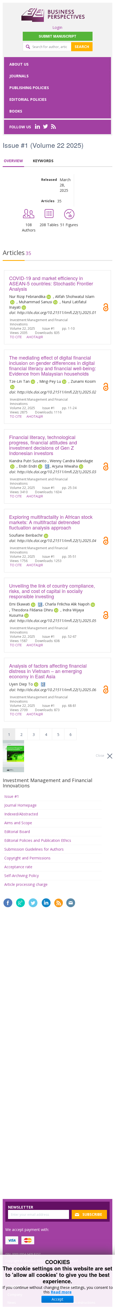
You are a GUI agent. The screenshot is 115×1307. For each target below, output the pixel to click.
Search (82, 46)
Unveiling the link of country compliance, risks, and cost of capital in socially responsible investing (52, 591)
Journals (19, 75)
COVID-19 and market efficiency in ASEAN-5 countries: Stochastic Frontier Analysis (51, 283)
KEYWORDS (43, 160)
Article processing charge (26, 884)
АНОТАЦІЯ (34, 337)
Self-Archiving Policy (21, 875)
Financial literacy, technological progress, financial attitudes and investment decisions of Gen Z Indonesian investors (43, 444)
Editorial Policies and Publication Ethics (37, 840)
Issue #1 (11, 796)
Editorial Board (17, 831)
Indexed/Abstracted (21, 813)
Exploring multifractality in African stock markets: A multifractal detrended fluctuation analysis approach (51, 522)
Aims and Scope (18, 822)
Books (15, 111)
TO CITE (16, 337)
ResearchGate (20, 902)
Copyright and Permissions (27, 857)
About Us (19, 64)
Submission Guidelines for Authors (34, 849)
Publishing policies (29, 87)
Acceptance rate (18, 866)
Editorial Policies (28, 99)
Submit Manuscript (57, 36)
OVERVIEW (13, 160)
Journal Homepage (20, 805)
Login (57, 27)
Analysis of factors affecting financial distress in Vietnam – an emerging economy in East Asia (48, 671)
